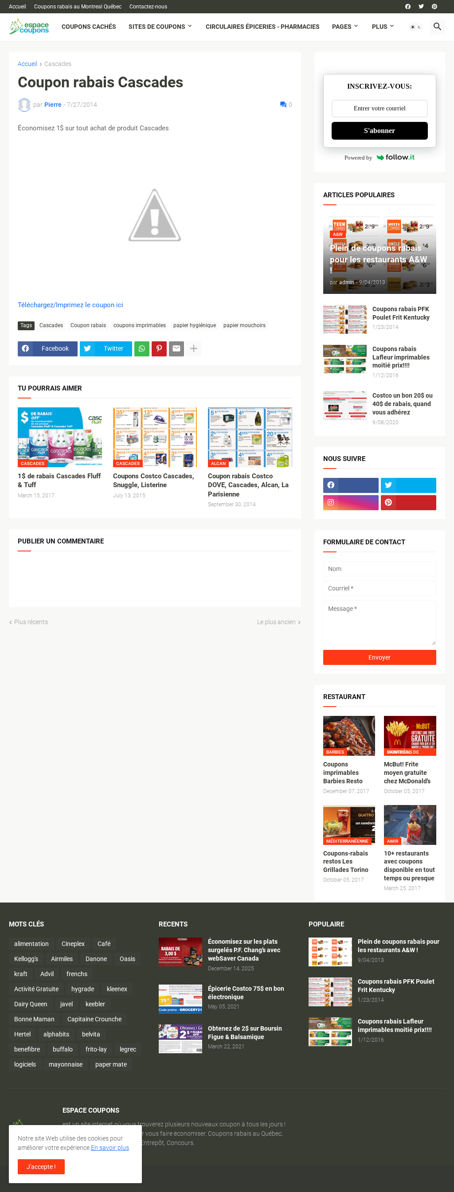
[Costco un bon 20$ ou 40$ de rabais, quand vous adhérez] (345, 405)
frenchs (77, 973)
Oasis (127, 958)
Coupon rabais (88, 325)
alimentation (31, 943)
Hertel (22, 1034)
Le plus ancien (276, 621)
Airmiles (62, 958)
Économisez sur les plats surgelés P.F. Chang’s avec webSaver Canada (244, 950)
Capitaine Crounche (94, 1019)
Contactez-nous (148, 7)
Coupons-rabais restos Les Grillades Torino (345, 862)
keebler (95, 1004)
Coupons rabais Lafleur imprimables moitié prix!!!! (401, 357)
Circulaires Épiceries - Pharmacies (263, 26)
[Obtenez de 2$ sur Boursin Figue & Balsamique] (180, 1038)
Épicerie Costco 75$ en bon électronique (246, 992)
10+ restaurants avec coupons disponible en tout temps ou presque (409, 866)
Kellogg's (26, 958)
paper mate (111, 1064)
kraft (20, 973)
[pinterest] (434, 6)
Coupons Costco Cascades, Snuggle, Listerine (153, 480)
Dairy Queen (30, 1004)
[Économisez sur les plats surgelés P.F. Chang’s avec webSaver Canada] (180, 952)
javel (66, 1004)
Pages (342, 26)
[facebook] (408, 6)
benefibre (27, 1049)
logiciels (25, 1064)
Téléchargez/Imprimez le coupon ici (70, 305)
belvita (91, 1034)
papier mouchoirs (244, 325)
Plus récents (31, 621)
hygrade (82, 989)
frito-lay (96, 1049)
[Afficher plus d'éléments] (193, 348)
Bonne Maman (34, 1019)
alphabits (56, 1034)
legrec (128, 1049)
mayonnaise (65, 1064)
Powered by (358, 157)
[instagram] (351, 502)
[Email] (176, 348)
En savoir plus (110, 1147)
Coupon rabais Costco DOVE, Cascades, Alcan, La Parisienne (248, 485)
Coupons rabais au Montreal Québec (77, 7)
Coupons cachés (89, 26)
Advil (47, 973)
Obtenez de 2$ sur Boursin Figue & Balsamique (245, 1032)
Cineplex (73, 943)
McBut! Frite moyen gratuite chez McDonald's (407, 773)
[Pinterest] (159, 348)
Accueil (17, 7)
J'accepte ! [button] (41, 1166)
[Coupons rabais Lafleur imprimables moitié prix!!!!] (345, 359)
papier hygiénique (194, 325)
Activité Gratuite (36, 989)
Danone (96, 958)
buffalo (63, 1049)
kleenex (117, 989)
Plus (379, 26)
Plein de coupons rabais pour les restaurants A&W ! (398, 946)
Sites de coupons (157, 26)
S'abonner (379, 130)
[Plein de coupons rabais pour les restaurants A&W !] (330, 952)
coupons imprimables (140, 325)
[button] (415, 27)
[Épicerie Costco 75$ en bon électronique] (180, 999)
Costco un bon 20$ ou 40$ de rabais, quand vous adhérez (402, 404)
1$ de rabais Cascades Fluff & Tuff (59, 480)
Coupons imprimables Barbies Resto (343, 773)
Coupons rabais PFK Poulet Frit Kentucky (401, 313)
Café (104, 943)
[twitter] (421, 6)
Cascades (57, 64)
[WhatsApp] (141, 348)
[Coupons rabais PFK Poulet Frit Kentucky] (345, 319)
